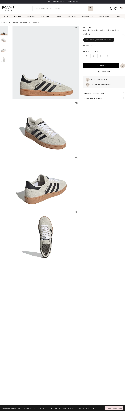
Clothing (31, 16)
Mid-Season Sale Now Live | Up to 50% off (63, 2)
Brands (17, 16)
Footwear (71, 16)
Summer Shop (105, 16)
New (6, 16)
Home (2, 22)
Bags (59, 16)
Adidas (8, 22)
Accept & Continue (114, 408)
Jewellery (45, 16)
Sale (119, 16)
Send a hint (105, 72)
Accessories (87, 16)
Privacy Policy (66, 408)
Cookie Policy (53, 408)
